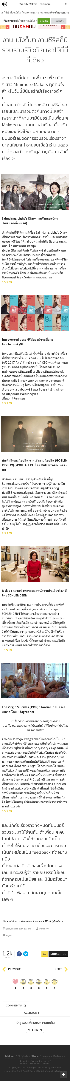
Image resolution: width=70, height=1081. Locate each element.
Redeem (58, 1056)
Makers (13, 4)
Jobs (46, 1061)
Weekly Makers (28, 3)
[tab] (16, 1005)
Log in (36, 1029)
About (23, 1061)
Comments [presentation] (16, 1005)
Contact (35, 1061)
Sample (46, 1056)
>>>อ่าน (7, 282)
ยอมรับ (44, 21)
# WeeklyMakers (53, 921)
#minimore (13, 921)
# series (37, 921)
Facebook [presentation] (31, 1014)
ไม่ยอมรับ (58, 21)
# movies (26, 921)
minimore (45, 3)
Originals (23, 1056)
